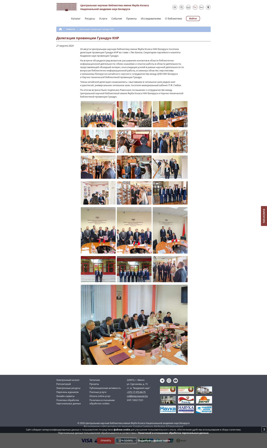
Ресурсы (90, 18)
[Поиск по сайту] (181, 7)
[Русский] (195, 7)
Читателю (94, 380)
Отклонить (126, 440)
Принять (106, 440)
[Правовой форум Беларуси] (204, 409)
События (116, 18)
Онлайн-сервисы (65, 396)
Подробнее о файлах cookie (154, 440)
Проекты (131, 18)
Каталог (76, 18)
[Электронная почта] (174, 7)
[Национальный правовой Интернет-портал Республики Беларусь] (186, 399)
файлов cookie (121, 429)
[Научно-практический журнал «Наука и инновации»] (168, 409)
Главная (59, 29)
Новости (70, 29)
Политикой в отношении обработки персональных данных (173, 433)
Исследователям (151, 18)
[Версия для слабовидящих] (188, 7)
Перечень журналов (67, 392)
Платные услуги (97, 392)
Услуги (103, 18)
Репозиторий (63, 384)
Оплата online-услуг (100, 396)
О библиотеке (173, 18)
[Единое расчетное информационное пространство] (204, 399)
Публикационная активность (105, 388)
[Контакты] (208, 7)
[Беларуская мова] (201, 7)
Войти (193, 18)
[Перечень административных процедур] (168, 399)
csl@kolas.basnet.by (137, 396)
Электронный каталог (68, 380)
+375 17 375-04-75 (136, 392)
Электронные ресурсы (68, 388)
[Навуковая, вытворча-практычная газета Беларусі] (186, 409)
